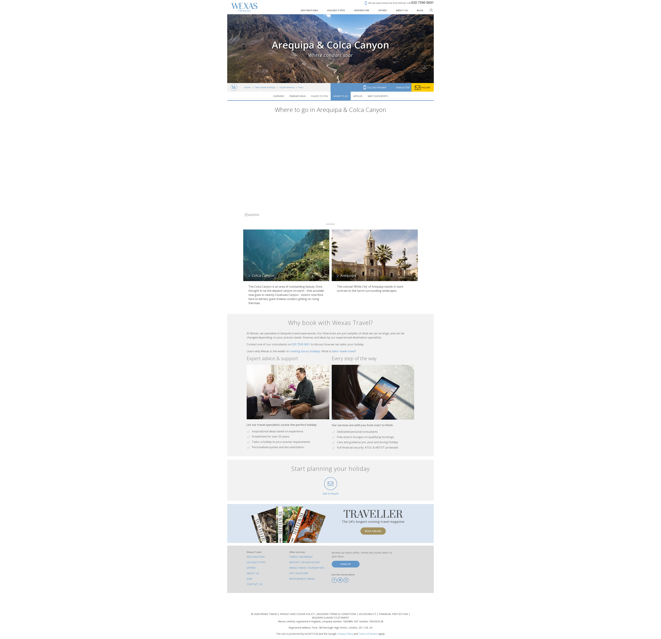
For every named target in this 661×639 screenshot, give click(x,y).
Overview (278, 96)
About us (253, 573)
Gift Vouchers (298, 573)
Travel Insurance (301, 556)
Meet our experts (378, 96)
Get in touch (330, 493)
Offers (251, 567)
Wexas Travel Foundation (306, 567)
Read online (373, 531)
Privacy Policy (345, 633)
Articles (358, 96)
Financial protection (394, 614)
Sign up (345, 564)
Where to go (340, 96)
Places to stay (319, 96)
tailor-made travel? (344, 351)
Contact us (254, 584)
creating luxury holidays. (306, 351)
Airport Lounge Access (304, 562)
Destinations (256, 556)
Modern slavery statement (330, 617)
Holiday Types (256, 562)
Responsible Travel (302, 578)
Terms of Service (368, 633)
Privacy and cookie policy (297, 614)
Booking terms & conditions (337, 614)
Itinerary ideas (297, 96)
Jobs (249, 578)
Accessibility (368, 614)
